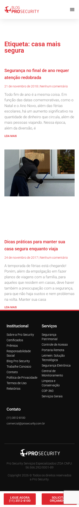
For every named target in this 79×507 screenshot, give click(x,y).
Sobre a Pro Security (20, 301)
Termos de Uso (17, 350)
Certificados (15, 307)
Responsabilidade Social (19, 320)
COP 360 (48, 358)
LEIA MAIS (10, 103)
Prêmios (12, 312)
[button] (33, 490)
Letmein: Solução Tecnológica (53, 325)
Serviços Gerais (52, 363)
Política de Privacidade (22, 344)
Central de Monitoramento (52, 340)
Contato (12, 339)
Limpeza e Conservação (51, 350)
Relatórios (13, 355)
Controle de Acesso (55, 311)
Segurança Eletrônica (56, 332)
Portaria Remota (53, 317)
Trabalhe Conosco (19, 333)
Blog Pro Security (18, 328)
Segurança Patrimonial (49, 304)
